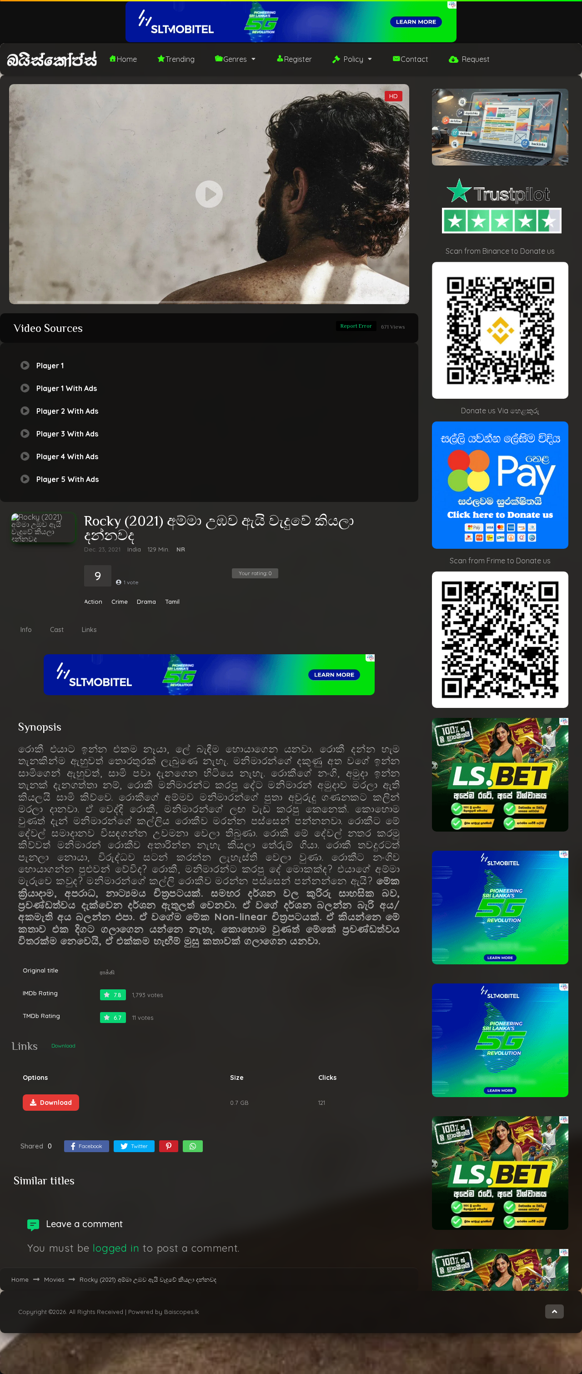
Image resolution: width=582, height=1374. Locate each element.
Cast (57, 630)
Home (127, 59)
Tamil (172, 602)
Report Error (356, 326)
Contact (414, 59)
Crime (119, 602)
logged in (116, 1248)
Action (93, 602)
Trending (180, 59)
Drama (146, 602)
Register (298, 59)
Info (26, 630)
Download (63, 1045)
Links (89, 630)
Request (476, 59)
